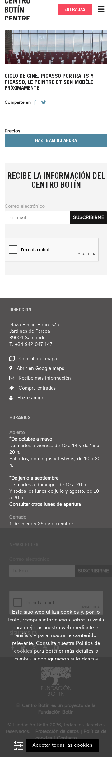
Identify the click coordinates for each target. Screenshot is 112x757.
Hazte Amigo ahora (56, 140)
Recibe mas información (44, 378)
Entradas (75, 9)
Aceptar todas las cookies (62, 745)
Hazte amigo (30, 398)
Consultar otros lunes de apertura (45, 504)
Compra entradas (36, 388)
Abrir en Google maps (39, 368)
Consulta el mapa (37, 358)
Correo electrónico (25, 206)
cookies (23, 651)
